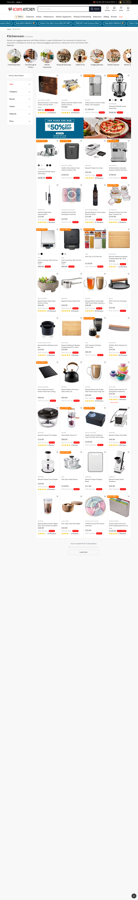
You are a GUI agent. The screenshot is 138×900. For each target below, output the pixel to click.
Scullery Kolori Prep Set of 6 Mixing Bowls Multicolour (118, 390)
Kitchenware (49, 17)
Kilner (63, 432)
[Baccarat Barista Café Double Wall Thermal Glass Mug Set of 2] (95, 284)
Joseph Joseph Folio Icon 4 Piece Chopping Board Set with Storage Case (119, 525)
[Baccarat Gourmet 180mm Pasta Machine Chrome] (71, 85)
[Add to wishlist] (57, 75)
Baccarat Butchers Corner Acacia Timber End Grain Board (48, 104)
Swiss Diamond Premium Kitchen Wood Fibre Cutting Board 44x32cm (46, 391)
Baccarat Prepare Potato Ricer (70, 301)
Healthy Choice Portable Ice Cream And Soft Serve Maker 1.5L (94, 436)
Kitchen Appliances (64, 17)
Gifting (106, 17)
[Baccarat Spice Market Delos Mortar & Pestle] (48, 284)
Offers (20, 17)
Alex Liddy (65, 521)
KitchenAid (113, 104)
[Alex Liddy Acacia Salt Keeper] (71, 506)
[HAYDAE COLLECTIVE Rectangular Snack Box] (71, 195)
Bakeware (97, 17)
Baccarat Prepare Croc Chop (94, 168)
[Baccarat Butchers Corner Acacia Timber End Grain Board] (48, 85)
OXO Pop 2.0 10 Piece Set (93, 256)
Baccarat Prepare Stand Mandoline (116, 480)
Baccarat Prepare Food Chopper (48, 479)
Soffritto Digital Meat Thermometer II (44, 213)
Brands (114, 17)
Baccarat (112, 254)
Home (9, 29)
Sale (121, 17)
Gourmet (64, 100)
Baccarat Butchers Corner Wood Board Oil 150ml (95, 213)
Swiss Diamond (43, 387)
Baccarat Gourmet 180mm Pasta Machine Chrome (71, 104)
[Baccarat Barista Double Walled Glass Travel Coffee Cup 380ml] (48, 506)
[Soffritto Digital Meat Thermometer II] (48, 195)
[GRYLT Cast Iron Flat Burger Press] (119, 284)
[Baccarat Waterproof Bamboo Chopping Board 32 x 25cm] (71, 328)
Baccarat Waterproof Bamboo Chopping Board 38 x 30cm (118, 257)
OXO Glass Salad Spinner (69, 479)
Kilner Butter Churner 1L (69, 435)
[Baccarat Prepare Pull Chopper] (48, 418)
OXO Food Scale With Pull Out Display (48, 261)
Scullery (112, 387)
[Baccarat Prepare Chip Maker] (119, 418)
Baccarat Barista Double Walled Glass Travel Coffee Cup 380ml (48, 525)
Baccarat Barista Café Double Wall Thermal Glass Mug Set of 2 (95, 302)
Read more (10, 45)
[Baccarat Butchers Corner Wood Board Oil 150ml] (95, 195)
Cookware (30, 17)
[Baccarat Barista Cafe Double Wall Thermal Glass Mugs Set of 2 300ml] (95, 372)
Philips (87, 100)
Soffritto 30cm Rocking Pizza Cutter (118, 346)
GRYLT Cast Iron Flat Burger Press (118, 302)
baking (47, 43)
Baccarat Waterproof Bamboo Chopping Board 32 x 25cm (70, 346)
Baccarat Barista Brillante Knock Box (48, 346)
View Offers (125, 2)
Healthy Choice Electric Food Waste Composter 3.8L (70, 169)
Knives (39, 17)
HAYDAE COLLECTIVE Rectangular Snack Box (68, 213)
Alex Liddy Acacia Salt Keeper (70, 524)
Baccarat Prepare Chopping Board (93, 480)
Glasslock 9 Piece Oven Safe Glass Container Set (118, 213)
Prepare (88, 165)
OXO (39, 257)
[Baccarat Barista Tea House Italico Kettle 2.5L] (71, 372)
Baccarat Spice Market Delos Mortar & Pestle (47, 302)
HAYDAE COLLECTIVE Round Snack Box (94, 525)
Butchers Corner (44, 100)
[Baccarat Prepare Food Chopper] (48, 462)
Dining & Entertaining (82, 17)
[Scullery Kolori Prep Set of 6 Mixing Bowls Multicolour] (119, 372)
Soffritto (41, 210)
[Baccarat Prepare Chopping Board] (95, 462)
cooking (19, 40)
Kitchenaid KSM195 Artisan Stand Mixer (117, 107)
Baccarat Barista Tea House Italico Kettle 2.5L (69, 390)
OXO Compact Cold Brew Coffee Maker (93, 346)
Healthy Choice (66, 165)
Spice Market (42, 298)
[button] (128, 55)
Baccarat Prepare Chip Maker (118, 435)
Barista (88, 298)
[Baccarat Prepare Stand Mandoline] (119, 462)
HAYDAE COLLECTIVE (68, 210)
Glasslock (112, 210)
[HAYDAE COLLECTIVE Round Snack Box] (95, 506)
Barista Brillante (44, 342)
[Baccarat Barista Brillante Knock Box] (48, 328)
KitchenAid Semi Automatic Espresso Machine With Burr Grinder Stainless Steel (118, 169)
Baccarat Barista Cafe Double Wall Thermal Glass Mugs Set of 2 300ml (94, 391)
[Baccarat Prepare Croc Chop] (95, 151)
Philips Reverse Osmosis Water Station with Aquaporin (95, 104)
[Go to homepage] (21, 9)
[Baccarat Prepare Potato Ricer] (71, 284)
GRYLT (111, 298)
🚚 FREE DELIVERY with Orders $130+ (102, 2)
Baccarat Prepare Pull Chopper (47, 435)
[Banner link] (83, 128)
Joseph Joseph (114, 521)
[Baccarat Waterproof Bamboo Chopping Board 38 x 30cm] (119, 239)
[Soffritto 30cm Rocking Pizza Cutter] (119, 328)
